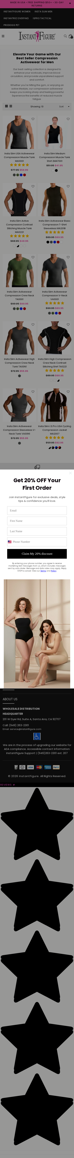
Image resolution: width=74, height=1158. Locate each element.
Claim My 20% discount (37, 553)
